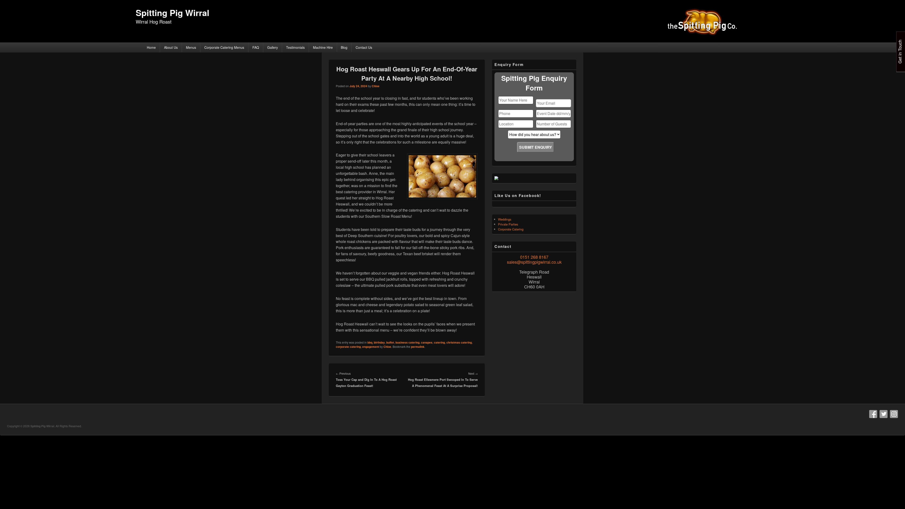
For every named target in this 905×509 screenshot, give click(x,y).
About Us (171, 47)
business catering (407, 342)
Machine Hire (323, 47)
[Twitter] (884, 414)
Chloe (375, 86)
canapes (426, 342)
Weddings (504, 219)
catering (439, 342)
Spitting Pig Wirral (172, 12)
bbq (369, 342)
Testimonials (295, 47)
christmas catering (459, 342)
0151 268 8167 (534, 257)
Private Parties (508, 224)
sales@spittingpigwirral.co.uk (534, 262)
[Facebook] (873, 414)
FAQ (255, 47)
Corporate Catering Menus (224, 47)
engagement (370, 347)
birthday (379, 342)
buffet (390, 342)
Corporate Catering (510, 229)
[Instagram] (894, 414)
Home (151, 47)
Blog (344, 47)
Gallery (272, 47)
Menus (191, 47)
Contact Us (364, 47)
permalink (417, 347)
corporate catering (348, 347)
